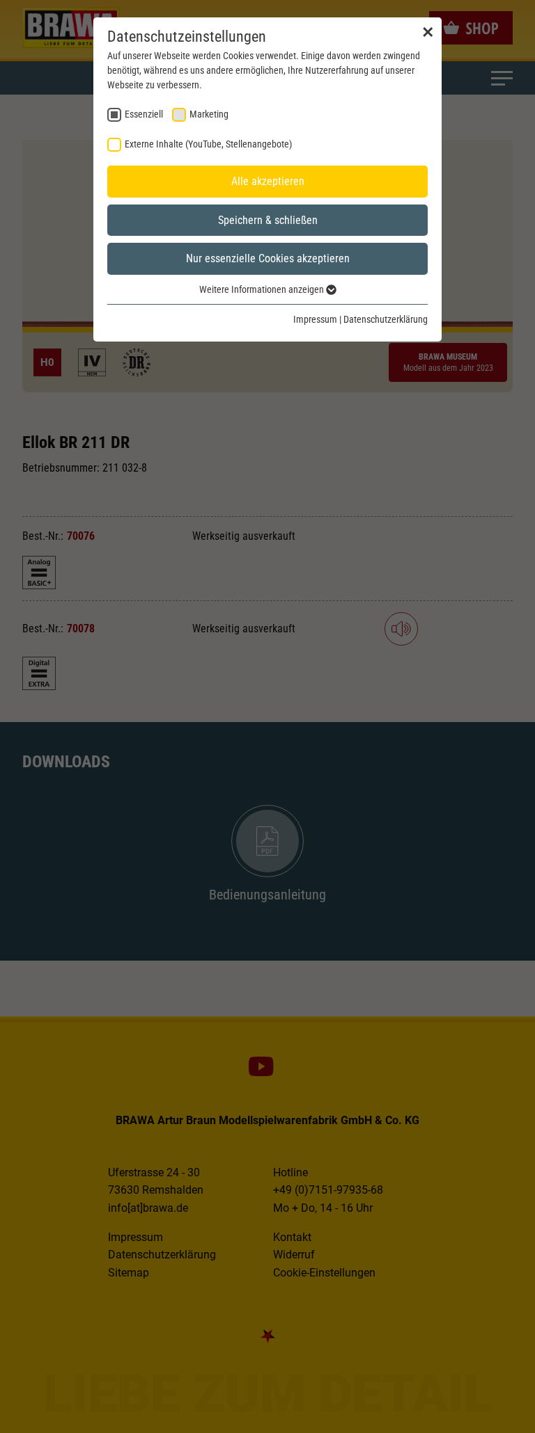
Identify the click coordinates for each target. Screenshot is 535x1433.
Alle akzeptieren (267, 181)
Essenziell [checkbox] (144, 114)
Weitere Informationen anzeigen (262, 289)
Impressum (315, 319)
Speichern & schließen (268, 220)
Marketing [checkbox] (208, 114)
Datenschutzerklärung (385, 319)
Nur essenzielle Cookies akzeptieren (268, 258)
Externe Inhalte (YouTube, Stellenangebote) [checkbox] (208, 144)
